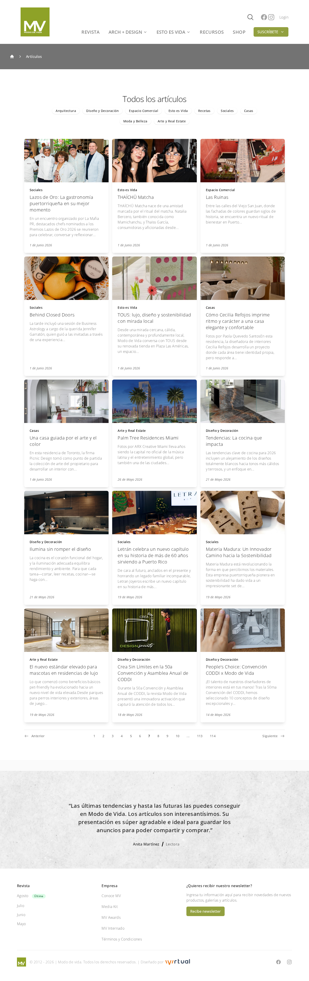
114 (213, 736)
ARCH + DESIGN (125, 32)
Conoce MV (111, 895)
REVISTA (90, 32)
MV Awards (111, 917)
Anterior (38, 736)
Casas (248, 111)
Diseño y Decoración (102, 111)
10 (178, 736)
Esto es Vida (178, 111)
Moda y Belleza (135, 121)
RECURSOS (212, 32)
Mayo (21, 923)
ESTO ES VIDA (171, 32)
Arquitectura (66, 111)
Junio (21, 914)
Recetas (204, 111)
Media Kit (110, 906)
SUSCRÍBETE (267, 31)
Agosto (22, 895)
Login (283, 17)
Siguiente (270, 736)
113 (200, 736)
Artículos (34, 56)
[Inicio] (12, 56)
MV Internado (113, 928)
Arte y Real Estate (172, 121)
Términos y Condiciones (122, 939)
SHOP (239, 32)
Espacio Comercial (143, 111)
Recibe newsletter (205, 911)
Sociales (227, 111)
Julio (20, 905)
